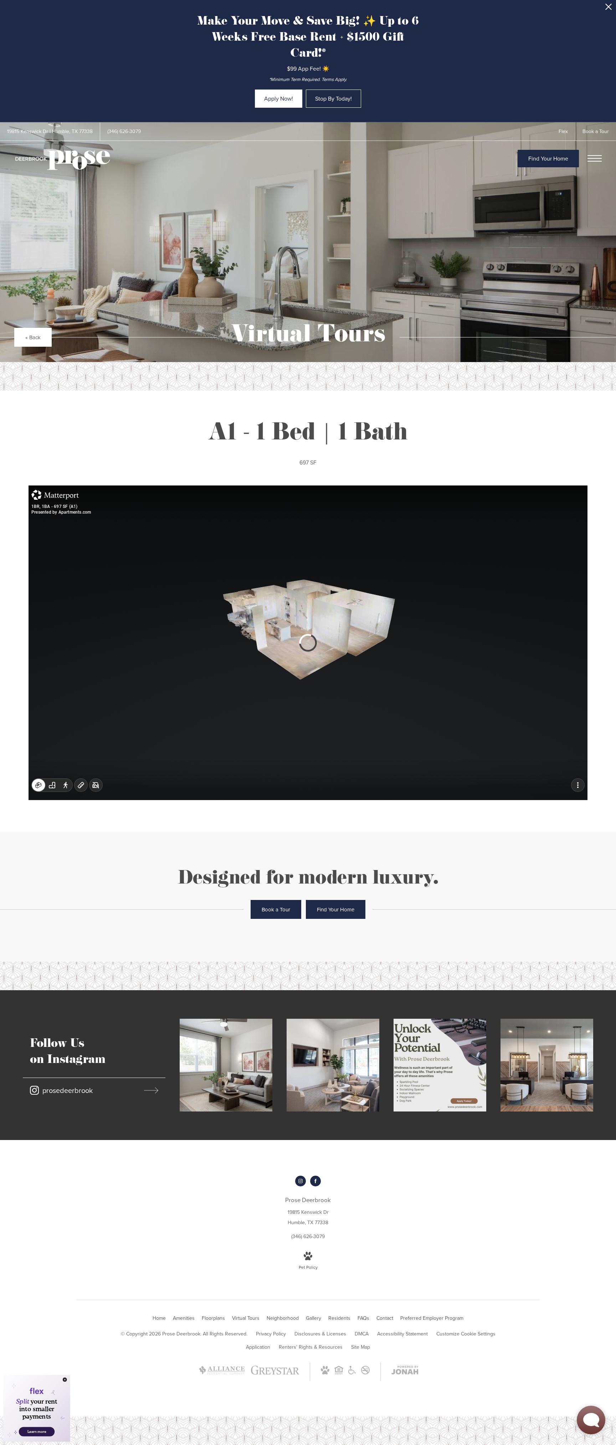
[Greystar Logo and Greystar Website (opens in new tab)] (275, 1373)
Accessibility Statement (402, 1333)
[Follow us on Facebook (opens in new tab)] (315, 1181)
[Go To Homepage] (62, 160)
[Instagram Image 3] (440, 1065)
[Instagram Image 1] (226, 1065)
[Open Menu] (594, 158)
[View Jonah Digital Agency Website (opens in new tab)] (405, 1371)
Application (258, 1346)
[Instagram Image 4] (546, 1065)
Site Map (360, 1346)
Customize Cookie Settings (466, 1333)
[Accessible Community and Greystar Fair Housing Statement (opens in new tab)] (352, 1372)
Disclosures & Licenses (320, 1333)
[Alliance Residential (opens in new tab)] (222, 1373)
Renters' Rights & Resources (311, 1346)
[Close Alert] (608, 8)
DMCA (362, 1333)
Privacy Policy (271, 1333)
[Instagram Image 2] (333, 1065)
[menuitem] (159, 1318)
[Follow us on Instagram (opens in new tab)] (300, 1181)
